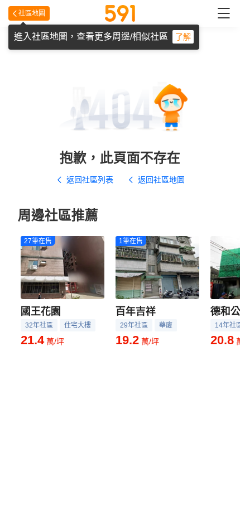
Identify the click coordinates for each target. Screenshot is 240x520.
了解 (183, 36)
